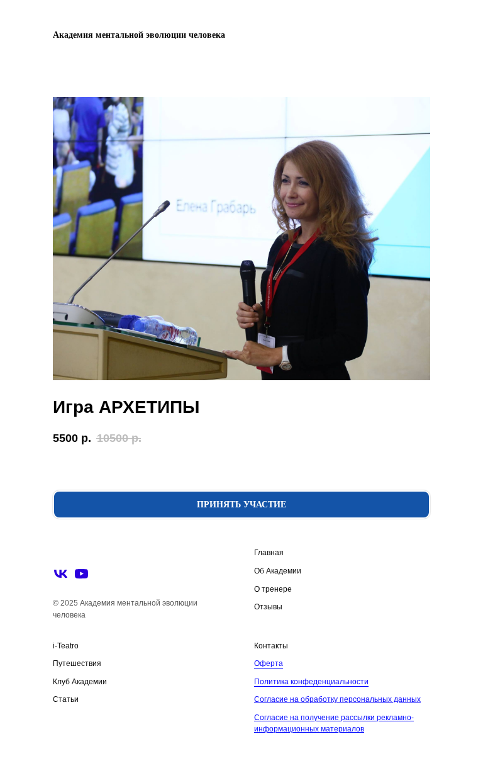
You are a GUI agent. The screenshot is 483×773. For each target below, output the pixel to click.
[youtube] (81, 574)
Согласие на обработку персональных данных (337, 699)
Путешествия (77, 663)
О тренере (273, 589)
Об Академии (277, 571)
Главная (269, 552)
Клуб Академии (80, 681)
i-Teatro (66, 645)
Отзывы (268, 606)
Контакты (271, 645)
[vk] (61, 574)
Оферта (268, 663)
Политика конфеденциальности (311, 681)
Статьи (66, 699)
